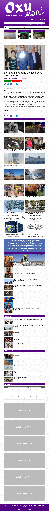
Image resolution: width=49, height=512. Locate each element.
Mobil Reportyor (40, 19)
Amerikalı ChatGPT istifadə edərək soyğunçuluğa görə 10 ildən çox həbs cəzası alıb (27, 268)
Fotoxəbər (15, 359)
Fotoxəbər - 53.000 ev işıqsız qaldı (20, 377)
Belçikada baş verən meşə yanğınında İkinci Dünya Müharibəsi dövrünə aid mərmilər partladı (27, 262)
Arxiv (36, 24)
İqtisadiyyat (23, 27)
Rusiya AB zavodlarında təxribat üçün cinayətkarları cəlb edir (24, 291)
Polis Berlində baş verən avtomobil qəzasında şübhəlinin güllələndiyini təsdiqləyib (34, 213)
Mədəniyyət (37, 27)
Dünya (17, 27)
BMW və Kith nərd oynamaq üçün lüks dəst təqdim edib (23, 256)
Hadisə (6, 78)
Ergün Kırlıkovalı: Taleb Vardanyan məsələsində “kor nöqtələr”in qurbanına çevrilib (29, 331)
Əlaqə (44, 24)
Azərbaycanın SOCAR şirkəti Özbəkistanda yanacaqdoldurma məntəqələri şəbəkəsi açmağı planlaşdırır (27, 280)
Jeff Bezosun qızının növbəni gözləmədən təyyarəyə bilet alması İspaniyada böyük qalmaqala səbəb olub (14, 197)
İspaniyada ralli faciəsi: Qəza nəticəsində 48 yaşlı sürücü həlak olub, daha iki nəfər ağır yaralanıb (13, 134)
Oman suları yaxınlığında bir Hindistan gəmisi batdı (35, 164)
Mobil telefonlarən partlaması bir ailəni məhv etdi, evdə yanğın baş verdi (34, 150)
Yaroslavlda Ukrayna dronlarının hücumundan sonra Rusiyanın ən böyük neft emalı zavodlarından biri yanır (13, 165)
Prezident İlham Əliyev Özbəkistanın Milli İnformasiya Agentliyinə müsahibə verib (28, 319)
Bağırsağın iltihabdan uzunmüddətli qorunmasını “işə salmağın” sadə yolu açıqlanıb (27, 286)
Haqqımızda (39, 24)
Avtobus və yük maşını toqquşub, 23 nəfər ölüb (34, 134)
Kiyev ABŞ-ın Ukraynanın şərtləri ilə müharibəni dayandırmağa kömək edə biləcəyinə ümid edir (27, 309)
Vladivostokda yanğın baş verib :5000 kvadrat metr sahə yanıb (35, 181)
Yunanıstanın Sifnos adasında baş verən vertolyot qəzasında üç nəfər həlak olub (13, 150)
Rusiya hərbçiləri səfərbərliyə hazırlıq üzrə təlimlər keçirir (24, 273)
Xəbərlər (30, 27)
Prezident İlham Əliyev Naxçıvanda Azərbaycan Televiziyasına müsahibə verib (28, 325)
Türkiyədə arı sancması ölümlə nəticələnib (33, 196)
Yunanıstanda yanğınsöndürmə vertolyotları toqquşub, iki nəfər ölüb (12, 181)
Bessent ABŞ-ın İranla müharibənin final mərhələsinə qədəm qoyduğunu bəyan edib (28, 303)
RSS (25, 508)
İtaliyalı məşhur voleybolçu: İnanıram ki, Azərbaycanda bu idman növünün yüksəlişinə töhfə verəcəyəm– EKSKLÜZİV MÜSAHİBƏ (27, 337)
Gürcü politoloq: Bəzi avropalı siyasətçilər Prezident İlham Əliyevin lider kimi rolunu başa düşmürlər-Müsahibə (29, 343)
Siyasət (11, 27)
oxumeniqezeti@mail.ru (32, 508)
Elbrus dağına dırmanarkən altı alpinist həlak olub (13, 212)
